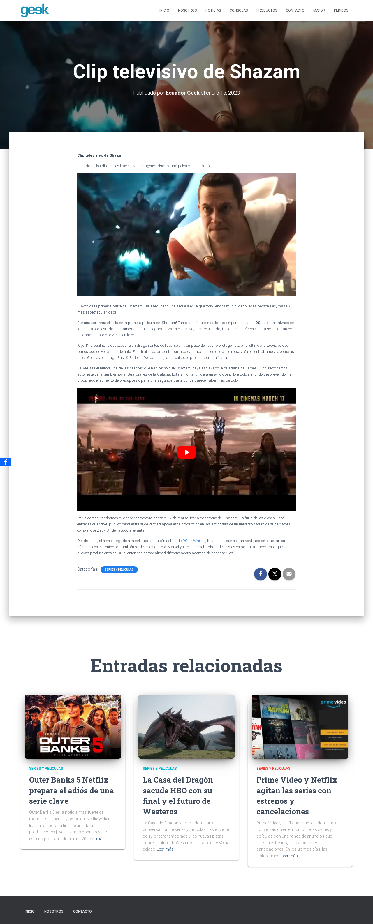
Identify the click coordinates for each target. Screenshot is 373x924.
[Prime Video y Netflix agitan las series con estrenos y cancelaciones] (300, 726)
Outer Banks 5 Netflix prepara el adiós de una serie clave (71, 790)
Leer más (96, 838)
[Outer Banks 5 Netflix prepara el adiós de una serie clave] (73, 726)
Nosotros (187, 10)
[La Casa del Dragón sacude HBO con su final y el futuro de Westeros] (186, 726)
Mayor (319, 10)
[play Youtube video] (187, 452)
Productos (266, 10)
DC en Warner (193, 541)
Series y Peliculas (119, 569)
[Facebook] (5, 462)
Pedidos (341, 10)
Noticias (213, 10)
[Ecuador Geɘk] (35, 10)
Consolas (239, 10)
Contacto (295, 10)
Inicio (164, 10)
